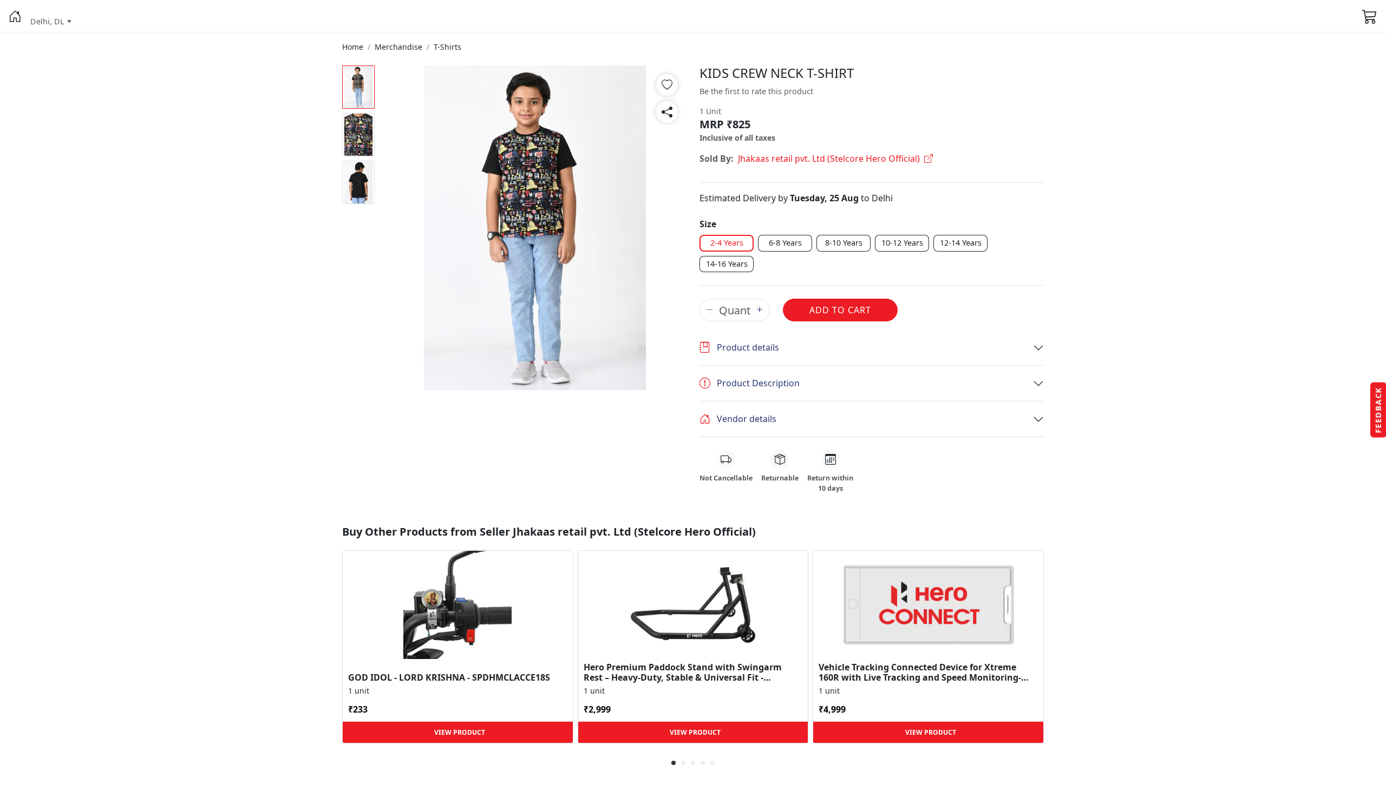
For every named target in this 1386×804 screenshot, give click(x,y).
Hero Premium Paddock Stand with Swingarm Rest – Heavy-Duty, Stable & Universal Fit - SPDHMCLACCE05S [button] (683, 672)
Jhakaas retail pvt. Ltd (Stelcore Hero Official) (829, 158)
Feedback (1378, 410)
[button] (15, 16)
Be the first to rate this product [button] (756, 91)
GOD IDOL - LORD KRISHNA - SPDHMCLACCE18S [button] (449, 678)
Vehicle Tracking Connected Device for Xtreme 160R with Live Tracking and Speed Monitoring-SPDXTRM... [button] (920, 672)
